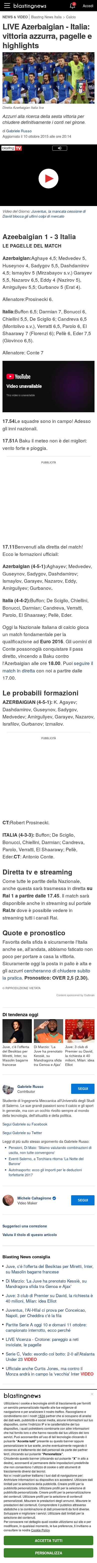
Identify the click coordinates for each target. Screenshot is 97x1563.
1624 (41, 1416)
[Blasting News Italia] (30, 6)
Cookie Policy (40, 1530)
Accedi (88, 5)
